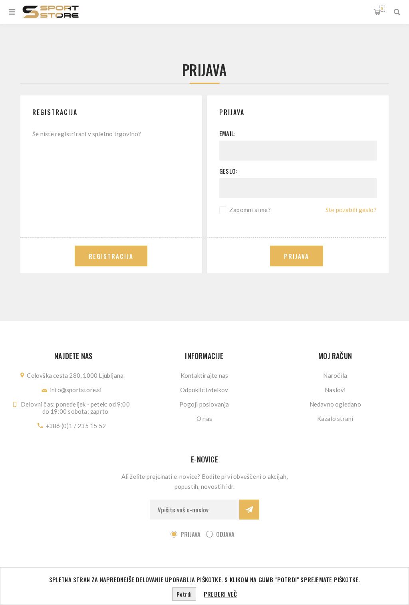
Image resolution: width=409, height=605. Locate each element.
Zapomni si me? (250, 209)
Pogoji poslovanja (204, 404)
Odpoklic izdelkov (204, 389)
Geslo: (228, 171)
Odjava (225, 534)
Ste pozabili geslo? (351, 209)
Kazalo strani (335, 418)
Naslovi (335, 389)
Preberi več (220, 593)
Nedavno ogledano (335, 404)
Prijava (296, 256)
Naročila (335, 375)
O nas (204, 418)
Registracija (111, 256)
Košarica (382, 8)
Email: (227, 133)
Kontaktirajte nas (204, 375)
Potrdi (184, 594)
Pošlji (249, 510)
